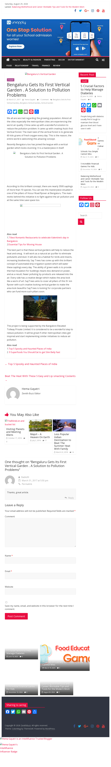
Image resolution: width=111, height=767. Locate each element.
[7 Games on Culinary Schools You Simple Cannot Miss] (87, 137)
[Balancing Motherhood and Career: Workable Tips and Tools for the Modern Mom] (56, 673)
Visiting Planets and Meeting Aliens (15, 431)
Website (9, 586)
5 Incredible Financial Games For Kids (90, 165)
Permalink (27, 484)
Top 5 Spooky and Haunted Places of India (30, 348)
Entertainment (76, 59)
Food (9, 65)
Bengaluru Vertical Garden (30, 103)
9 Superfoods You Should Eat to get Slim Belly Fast (34, 352)
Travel (35, 65)
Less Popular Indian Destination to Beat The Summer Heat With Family (62, 441)
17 (46, 440)
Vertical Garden (47, 103)
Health (16, 59)
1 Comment (44, 99)
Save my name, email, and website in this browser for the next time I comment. (39, 607)
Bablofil (25, 477)
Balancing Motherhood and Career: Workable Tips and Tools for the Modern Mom (48, 7)
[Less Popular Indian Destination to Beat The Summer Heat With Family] (64, 420)
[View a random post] (103, 60)
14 (73, 452)
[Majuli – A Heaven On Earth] (40, 420)
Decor (61, 59)
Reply (71, 497)
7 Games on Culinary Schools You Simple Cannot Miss (63, 663)
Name (9, 555)
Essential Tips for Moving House (25, 244)
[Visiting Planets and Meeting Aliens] (16, 420)
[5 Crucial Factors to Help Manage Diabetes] (21, 638)
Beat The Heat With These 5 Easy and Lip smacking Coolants (40, 378)
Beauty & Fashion (32, 59)
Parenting (49, 59)
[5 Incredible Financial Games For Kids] (21, 673)
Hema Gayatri (30, 99)
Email (8, 571)
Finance (46, 65)
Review (56, 65)
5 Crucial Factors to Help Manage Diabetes (92, 89)
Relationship (21, 65)
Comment (10, 516)
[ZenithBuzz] (8, 60)
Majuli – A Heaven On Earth (40, 436)
